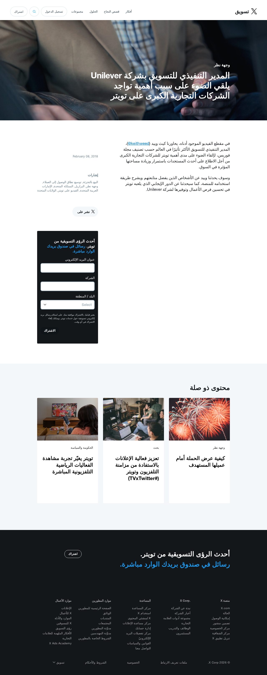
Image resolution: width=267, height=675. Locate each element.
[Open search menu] (34, 11)
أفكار (129, 11)
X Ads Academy (60, 643)
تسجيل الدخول (54, 11)
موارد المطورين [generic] (101, 600)
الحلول (93, 11)
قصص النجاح (112, 11)
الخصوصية (133, 662)
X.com (225, 608)
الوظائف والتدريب (179, 628)
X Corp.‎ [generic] (185, 600)
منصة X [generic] (225, 600)
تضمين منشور (221, 623)
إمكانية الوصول (221, 618)
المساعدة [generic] (145, 600)
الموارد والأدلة (63, 618)
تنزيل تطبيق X (221, 638)
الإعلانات (66, 608)
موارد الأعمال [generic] (63, 600)
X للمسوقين (64, 623)
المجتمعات (104, 623)
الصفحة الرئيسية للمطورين (94, 608)
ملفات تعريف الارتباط (173, 662)
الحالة (226, 613)
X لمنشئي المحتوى (139, 618)
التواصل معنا (143, 648)
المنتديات (105, 618)
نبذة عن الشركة (180, 608)
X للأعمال (66, 613)
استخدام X (144, 613)
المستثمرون (183, 633)
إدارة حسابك (143, 628)
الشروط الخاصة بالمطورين (94, 638)
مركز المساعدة (141, 608)
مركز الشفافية (221, 633)
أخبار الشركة (182, 613)
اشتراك (18, 12)
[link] (199, 450)
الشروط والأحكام (95, 662)
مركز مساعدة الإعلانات (137, 623)
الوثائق (107, 613)
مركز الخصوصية (220, 628)
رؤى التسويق (64, 628)
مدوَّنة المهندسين (101, 633)
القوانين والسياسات (139, 643)
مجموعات (77, 11)
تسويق (59, 662)
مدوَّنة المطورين (101, 628)
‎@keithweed (138, 143)
